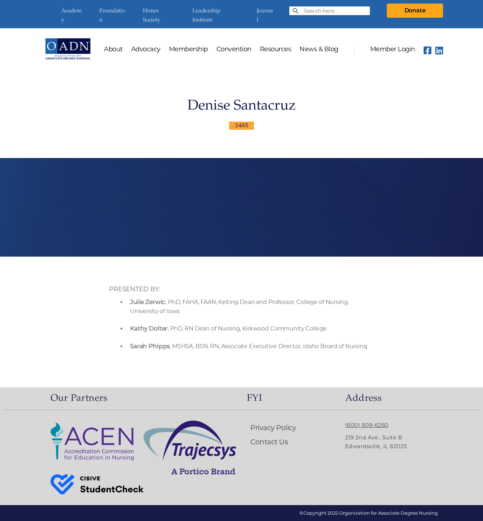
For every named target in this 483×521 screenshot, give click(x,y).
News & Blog (318, 49)
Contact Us (269, 442)
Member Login (392, 49)
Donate (415, 10)
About (113, 49)
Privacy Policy (273, 427)
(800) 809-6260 (367, 425)
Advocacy (146, 49)
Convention (233, 49)
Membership (188, 49)
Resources (275, 49)
